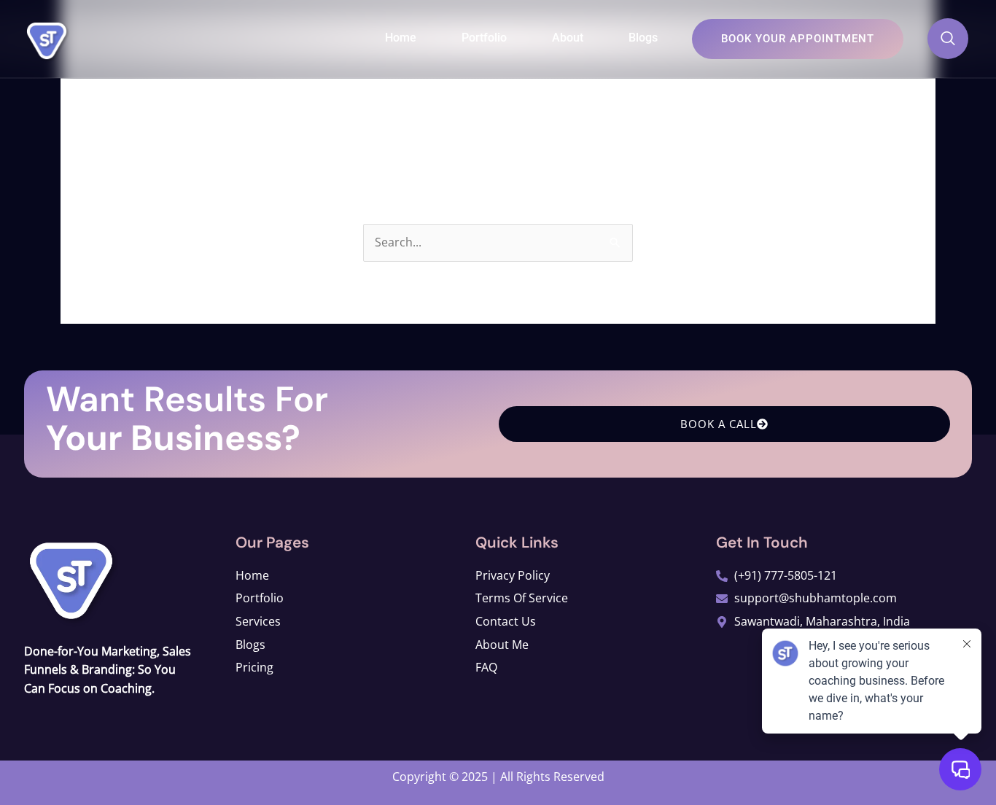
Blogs (643, 37)
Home (400, 37)
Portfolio (484, 37)
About (567, 37)
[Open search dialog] (947, 38)
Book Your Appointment (797, 38)
